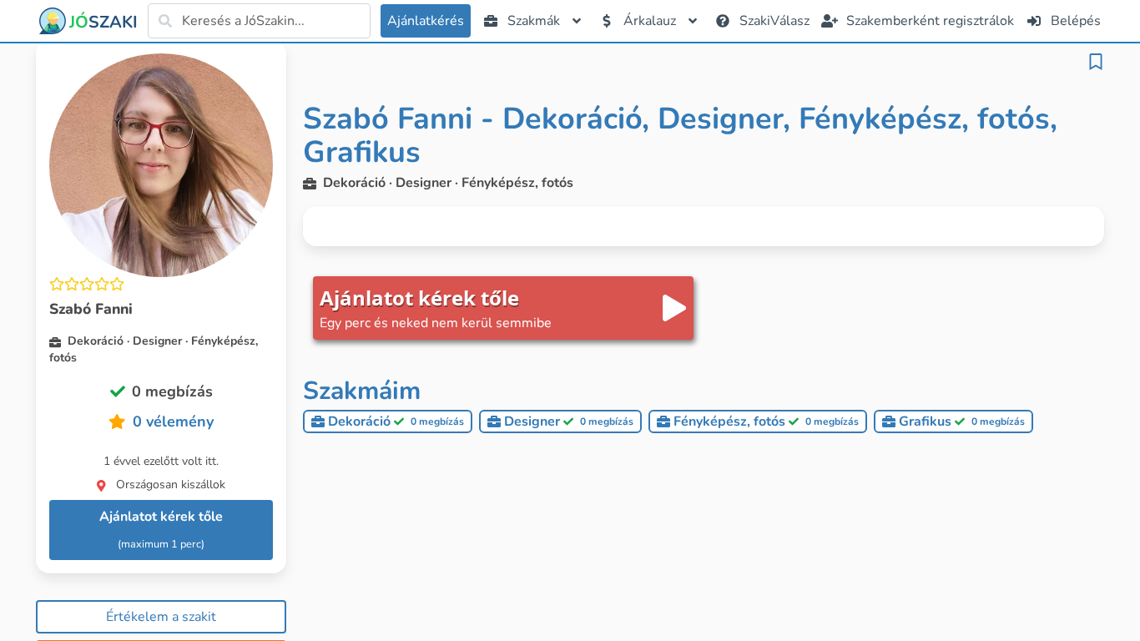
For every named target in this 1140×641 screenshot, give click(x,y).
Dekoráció (396, 421)
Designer (568, 421)
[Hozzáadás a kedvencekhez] (1095, 61)
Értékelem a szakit (161, 617)
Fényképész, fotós (766, 421)
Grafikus (962, 421)
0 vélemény (173, 421)
